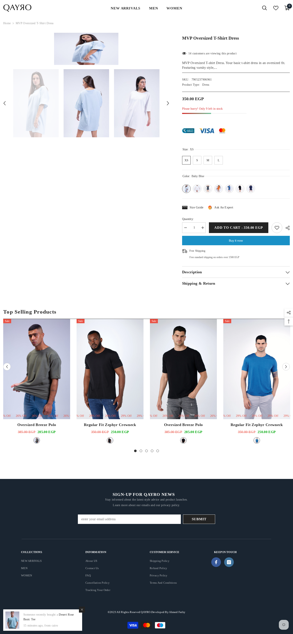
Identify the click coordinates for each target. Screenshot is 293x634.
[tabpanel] (36, 381)
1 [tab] (135, 451)
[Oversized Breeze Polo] (36, 369)
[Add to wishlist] (277, 227)
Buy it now (236, 240)
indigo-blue (257, 440)
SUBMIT (199, 519)
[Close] (82, 610)
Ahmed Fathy (177, 612)
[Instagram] (229, 562)
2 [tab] (141, 451)
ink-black (110, 440)
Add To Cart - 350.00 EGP (238, 227)
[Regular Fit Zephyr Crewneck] (110, 369)
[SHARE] (286, 228)
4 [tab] (152, 451)
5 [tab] (157, 451)
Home (7, 23)
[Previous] (4, 103)
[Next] (168, 103)
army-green (36, 440)
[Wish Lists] (275, 8)
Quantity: (188, 219)
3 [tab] (146, 451)
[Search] (264, 8)
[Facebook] (216, 562)
